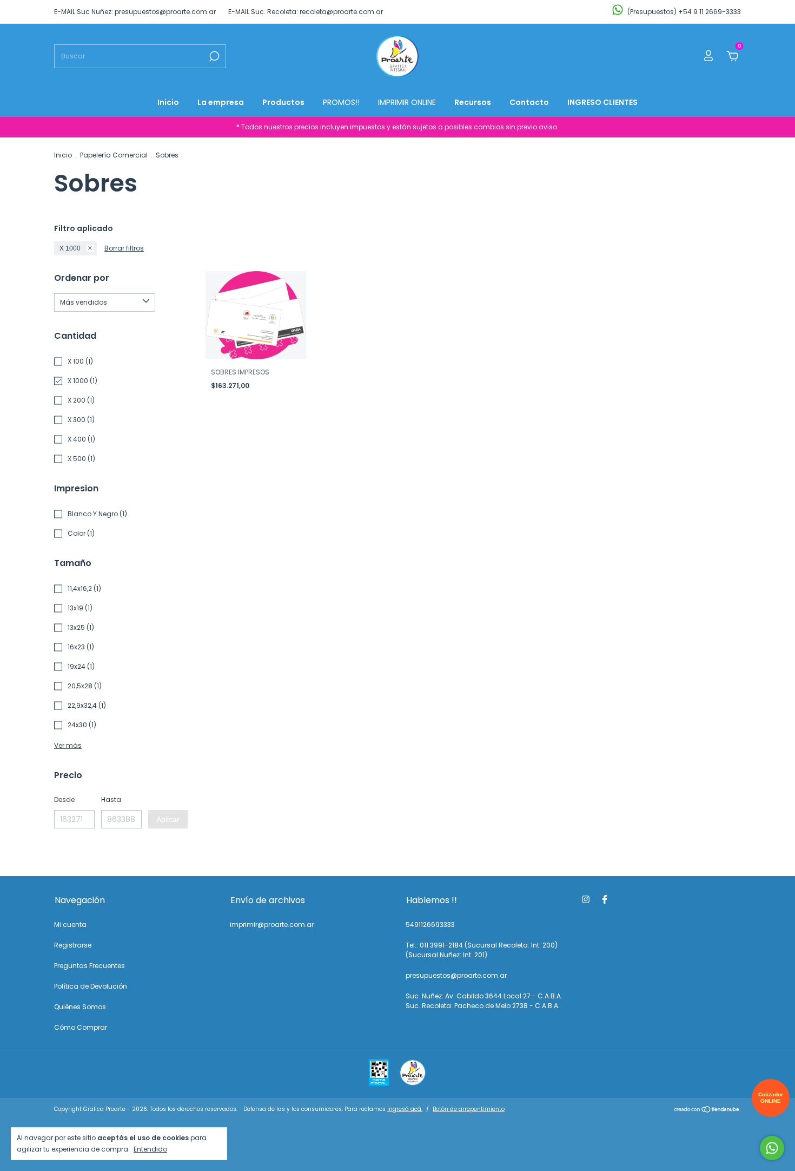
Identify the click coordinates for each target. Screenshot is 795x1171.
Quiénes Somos (80, 1006)
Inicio (168, 102)
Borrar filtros (124, 248)
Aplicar (168, 819)
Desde (64, 799)
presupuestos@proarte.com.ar (456, 975)
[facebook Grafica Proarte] (604, 899)
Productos (283, 102)
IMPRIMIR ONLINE (407, 102)
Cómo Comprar (80, 1027)
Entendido (150, 1148)
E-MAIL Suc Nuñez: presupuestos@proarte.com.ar (135, 11)
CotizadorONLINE (770, 1097)
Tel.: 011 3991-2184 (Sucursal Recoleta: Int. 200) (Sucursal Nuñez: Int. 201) (482, 949)
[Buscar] (213, 56)
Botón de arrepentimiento (469, 1109)
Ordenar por (81, 278)
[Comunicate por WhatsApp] (772, 1148)
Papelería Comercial (114, 155)
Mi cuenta (70, 924)
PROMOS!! (341, 102)
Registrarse (72, 945)
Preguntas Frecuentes (89, 965)
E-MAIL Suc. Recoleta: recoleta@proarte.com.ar (305, 11)
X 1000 (70, 248)
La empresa (220, 102)
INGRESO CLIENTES (602, 102)
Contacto (529, 102)
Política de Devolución (90, 986)
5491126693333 (430, 924)
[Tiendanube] (707, 1110)
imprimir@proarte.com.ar (272, 924)
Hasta (111, 799)
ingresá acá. (404, 1109)
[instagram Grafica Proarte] (585, 899)
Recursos (472, 102)
